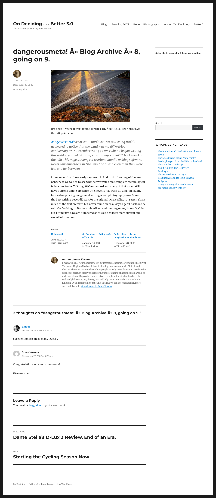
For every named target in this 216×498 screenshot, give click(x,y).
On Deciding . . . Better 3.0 (43, 23)
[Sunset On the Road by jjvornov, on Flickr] (98, 96)
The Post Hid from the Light (172, 174)
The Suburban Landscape (170, 164)
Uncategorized (20, 89)
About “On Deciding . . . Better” (183, 24)
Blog (104, 24)
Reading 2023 (120, 24)
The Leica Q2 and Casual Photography (177, 158)
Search (158, 123)
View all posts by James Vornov (96, 286)
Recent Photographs (146, 24)
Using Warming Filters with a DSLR (176, 184)
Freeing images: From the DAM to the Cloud (180, 161)
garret (26, 326)
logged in (35, 405)
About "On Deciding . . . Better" (173, 168)
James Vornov (20, 80)
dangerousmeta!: (63, 142)
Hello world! (57, 234)
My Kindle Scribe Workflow (171, 188)
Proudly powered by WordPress (56, 484)
